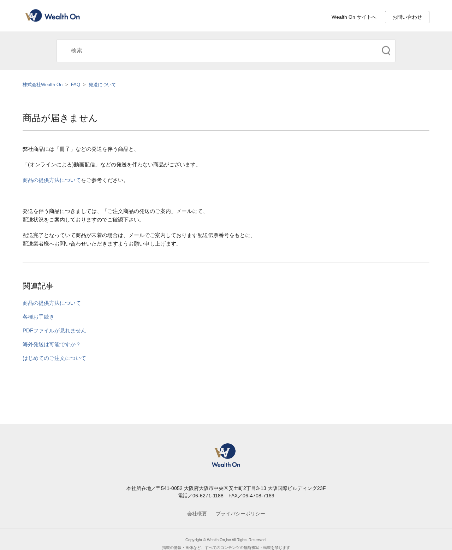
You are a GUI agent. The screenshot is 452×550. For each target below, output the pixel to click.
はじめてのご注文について (54, 358)
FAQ (75, 84)
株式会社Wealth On (43, 84)
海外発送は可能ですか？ (52, 344)
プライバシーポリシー (240, 513)
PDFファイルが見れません (54, 330)
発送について (102, 84)
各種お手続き (38, 317)
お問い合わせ (407, 17)
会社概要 (197, 513)
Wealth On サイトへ (354, 17)
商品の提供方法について (52, 180)
